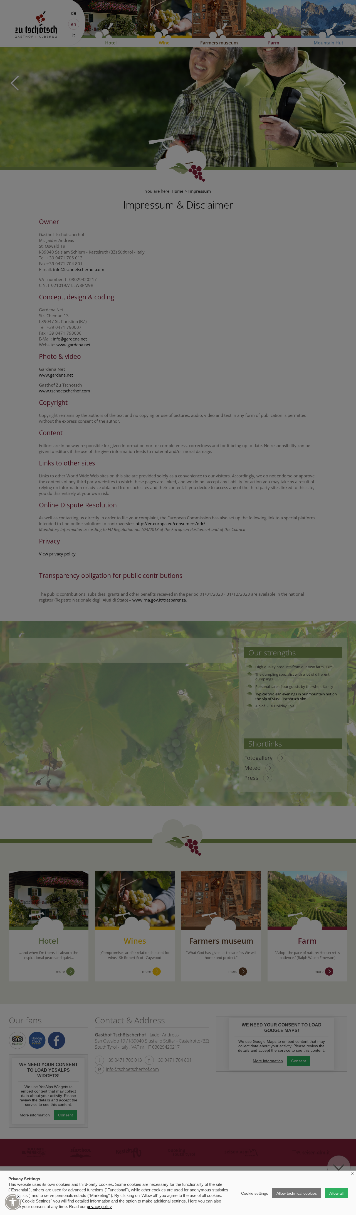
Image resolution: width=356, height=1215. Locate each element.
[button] (13, 1202)
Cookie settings (254, 1193)
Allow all (336, 1193)
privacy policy (99, 1206)
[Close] (18, 1196)
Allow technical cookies (296, 1193)
